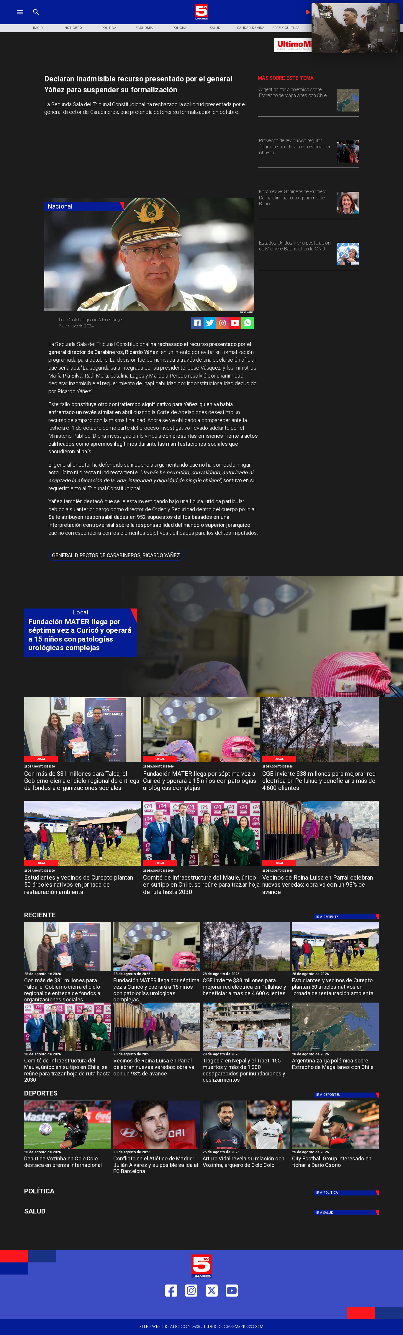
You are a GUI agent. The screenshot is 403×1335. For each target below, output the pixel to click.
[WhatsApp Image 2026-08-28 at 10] (320, 865)
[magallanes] (348, 111)
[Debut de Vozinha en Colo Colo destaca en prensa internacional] (67, 1148)
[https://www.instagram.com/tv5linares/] (222, 323)
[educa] (348, 162)
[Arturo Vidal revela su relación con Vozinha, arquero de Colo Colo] (246, 1148)
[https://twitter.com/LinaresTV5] (212, 1309)
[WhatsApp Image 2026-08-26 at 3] (82, 865)
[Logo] (201, 19)
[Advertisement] (88, 158)
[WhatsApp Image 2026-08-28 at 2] (201, 865)
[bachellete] (348, 264)
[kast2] (348, 213)
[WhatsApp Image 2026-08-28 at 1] (82, 761)
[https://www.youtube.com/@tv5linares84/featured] (235, 323)
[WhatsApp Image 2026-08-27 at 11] (320, 761)
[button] (116, 555)
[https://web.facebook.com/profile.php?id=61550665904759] (171, 1309)
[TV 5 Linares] (36, 19)
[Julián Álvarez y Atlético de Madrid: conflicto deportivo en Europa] (156, 1148)
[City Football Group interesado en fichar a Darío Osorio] (335, 1148)
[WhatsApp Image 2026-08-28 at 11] (201, 761)
